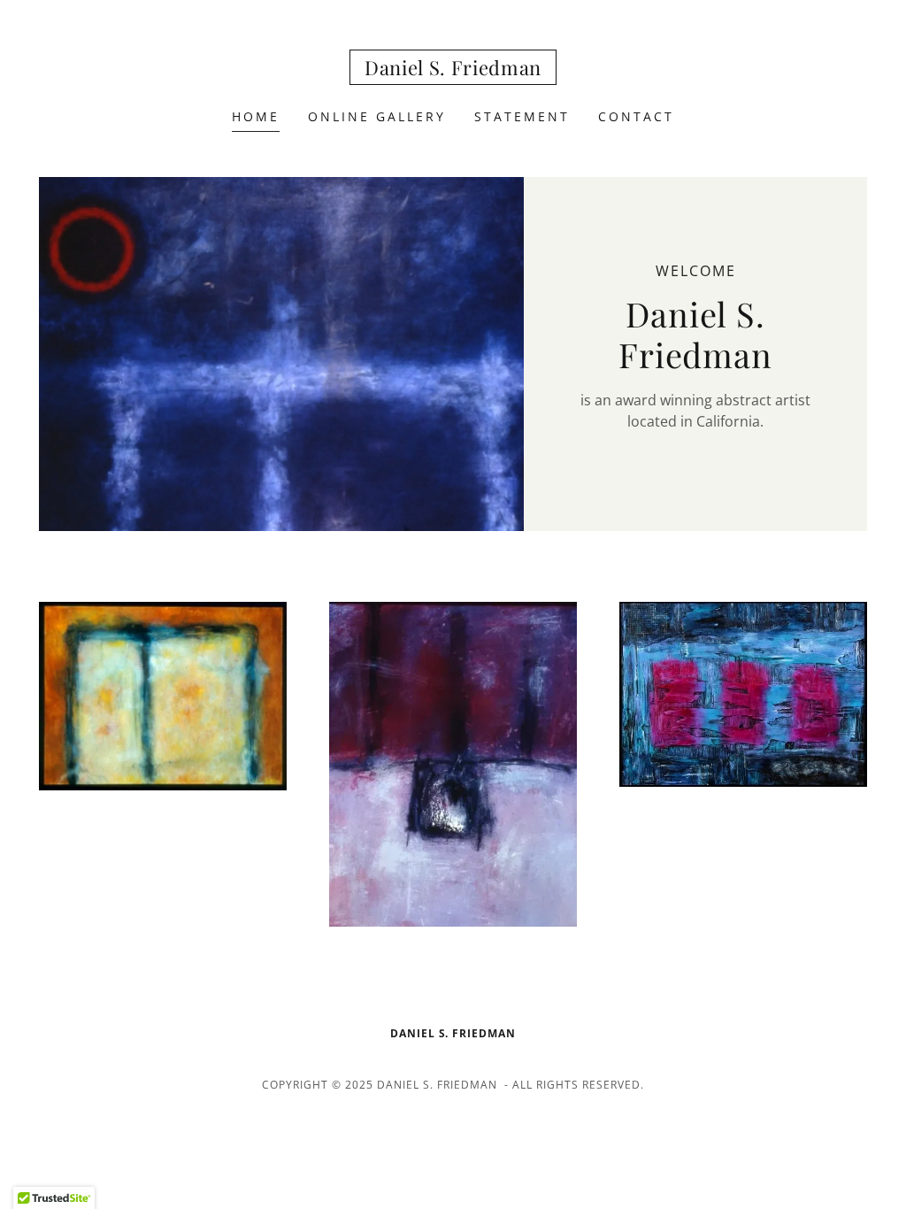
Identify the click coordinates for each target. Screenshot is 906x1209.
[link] (453, 70)
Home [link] (256, 116)
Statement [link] (522, 116)
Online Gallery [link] (377, 116)
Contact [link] (636, 116)
